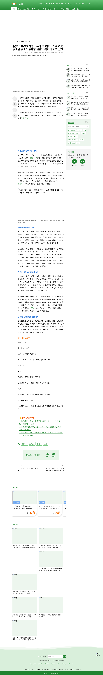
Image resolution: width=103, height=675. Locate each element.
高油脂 (33, 308)
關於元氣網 (33, 664)
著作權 (49, 669)
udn (13, 41)
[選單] (90, 4)
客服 (33, 669)
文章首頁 (64, 664)
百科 (38, 9)
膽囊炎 (20, 184)
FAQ (29, 669)
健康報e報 (43, 656)
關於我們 (72, 669)
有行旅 (70, 4)
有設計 (64, 4)
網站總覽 (78, 669)
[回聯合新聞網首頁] (14, 4)
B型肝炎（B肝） (73, 136)
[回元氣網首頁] (19, 4)
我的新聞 (82, 4)
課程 (49, 9)
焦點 (14, 9)
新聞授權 (38, 669)
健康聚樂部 (40, 664)
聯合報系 (61, 669)
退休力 (56, 9)
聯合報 (43, 4)
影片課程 (16, 502)
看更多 (88, 64)
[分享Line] (14, 104)
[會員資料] (87, 4)
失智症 (84, 133)
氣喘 (78, 143)
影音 (44, 9)
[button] (89, 9)
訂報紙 (66, 669)
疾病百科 (53, 664)
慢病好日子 (75, 9)
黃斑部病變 (71, 143)
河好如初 (57, 4)
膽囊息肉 (33, 158)
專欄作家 (70, 664)
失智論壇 (26, 9)
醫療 (33, 9)
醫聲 (67, 9)
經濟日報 (49, 4)
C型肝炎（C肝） (73, 140)
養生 (19, 9)
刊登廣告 (24, 669)
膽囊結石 (24, 118)
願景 (75, 4)
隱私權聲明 (54, 669)
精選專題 (47, 664)
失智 (62, 9)
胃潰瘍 (82, 140)
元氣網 (18, 41)
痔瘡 (84, 130)
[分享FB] (14, 98)
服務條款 (44, 669)
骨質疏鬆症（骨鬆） (74, 133)
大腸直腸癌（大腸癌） (74, 130)
